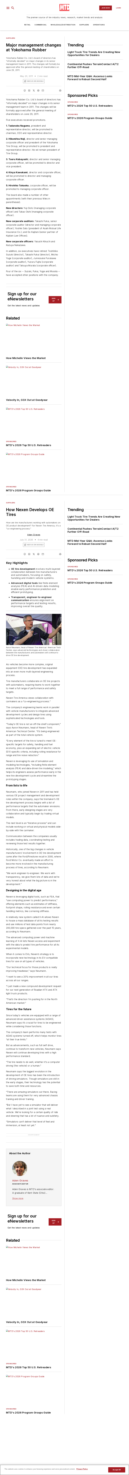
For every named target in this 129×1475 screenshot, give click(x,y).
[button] (8, 8)
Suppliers (84, 25)
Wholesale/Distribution (63, 25)
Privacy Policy (82, 1469)
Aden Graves (33, 534)
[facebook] (24, 90)
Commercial (41, 25)
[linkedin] (29, 90)
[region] (64, 1470)
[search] (13, 8)
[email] (43, 90)
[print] (60, 90)
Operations (99, 25)
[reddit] (38, 90)
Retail (27, 25)
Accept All (117, 1470)
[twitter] (34, 90)
